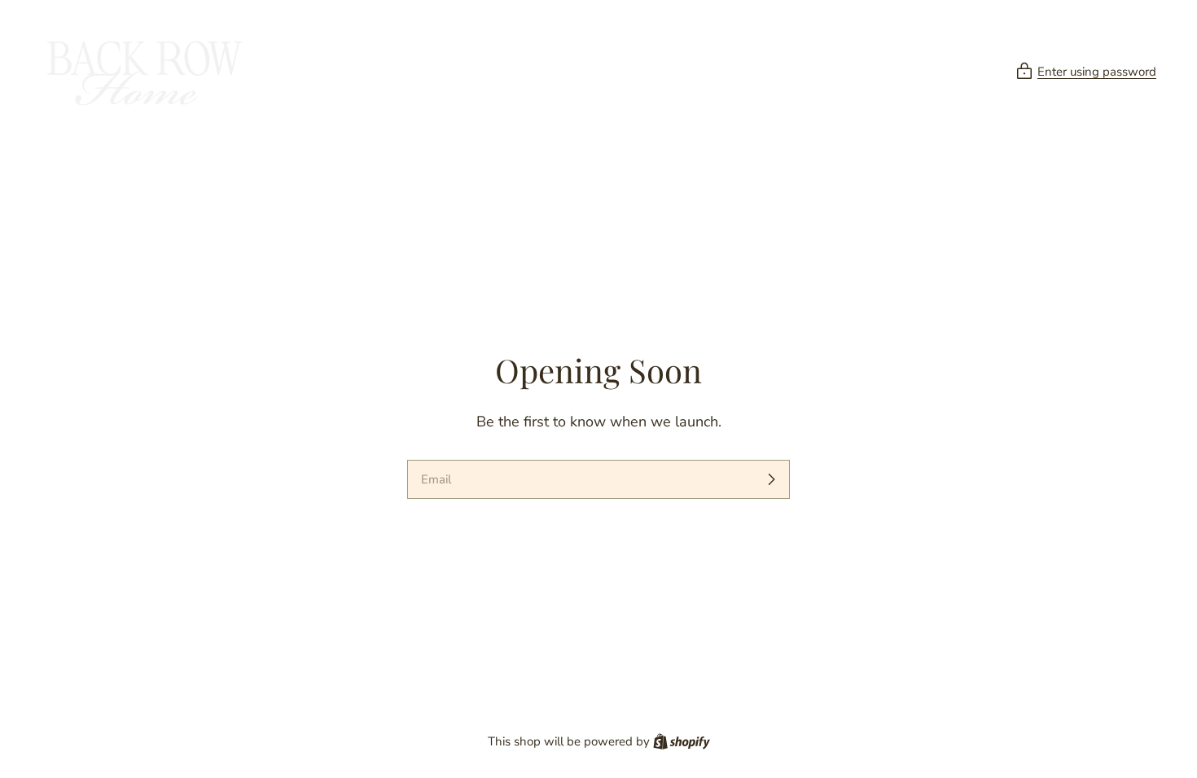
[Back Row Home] (142, 71)
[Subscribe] (771, 479)
